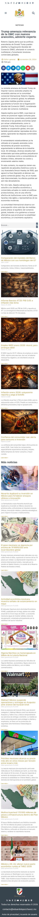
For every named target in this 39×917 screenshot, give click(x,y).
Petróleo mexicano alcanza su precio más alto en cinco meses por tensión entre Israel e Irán (18, 760)
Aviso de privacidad (10, 914)
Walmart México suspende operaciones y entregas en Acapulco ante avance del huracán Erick (18, 702)
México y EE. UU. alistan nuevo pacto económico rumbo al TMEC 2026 (18, 865)
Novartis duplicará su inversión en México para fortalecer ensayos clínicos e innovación (17, 495)
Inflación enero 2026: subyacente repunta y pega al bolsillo (17, 393)
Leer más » (4, 271)
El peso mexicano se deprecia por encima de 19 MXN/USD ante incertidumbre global (17, 547)
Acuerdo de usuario (28, 914)
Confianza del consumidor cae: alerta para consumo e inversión (18, 438)
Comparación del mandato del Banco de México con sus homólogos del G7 (18, 259)
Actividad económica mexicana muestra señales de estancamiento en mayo (19, 601)
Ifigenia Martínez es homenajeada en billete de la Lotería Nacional (18, 654)
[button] (33, 13)
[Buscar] (37, 225)
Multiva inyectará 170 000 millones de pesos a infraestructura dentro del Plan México (19, 814)
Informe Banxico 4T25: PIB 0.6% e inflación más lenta (17, 301)
